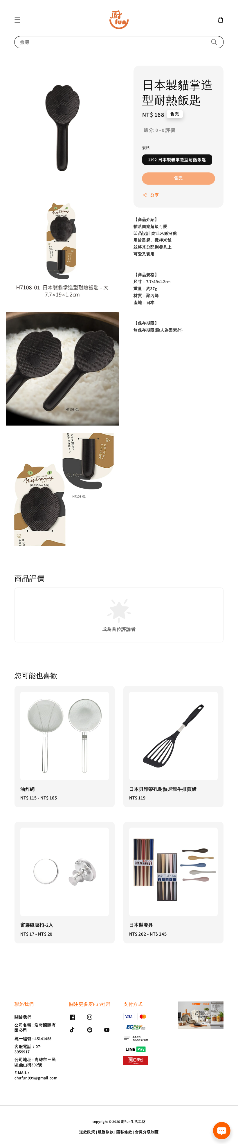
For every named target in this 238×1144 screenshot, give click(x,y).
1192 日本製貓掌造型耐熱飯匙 (177, 159)
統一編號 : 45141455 (33, 1038)
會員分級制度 (147, 1131)
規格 (146, 147)
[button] (17, 19)
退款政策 (87, 1131)
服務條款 (106, 1131)
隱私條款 (124, 1131)
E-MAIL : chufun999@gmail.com (36, 1075)
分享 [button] (154, 195)
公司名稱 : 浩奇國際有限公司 (35, 1027)
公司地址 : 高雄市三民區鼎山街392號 (35, 1062)
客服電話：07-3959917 (28, 1049)
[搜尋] (214, 42)
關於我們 (23, 1017)
